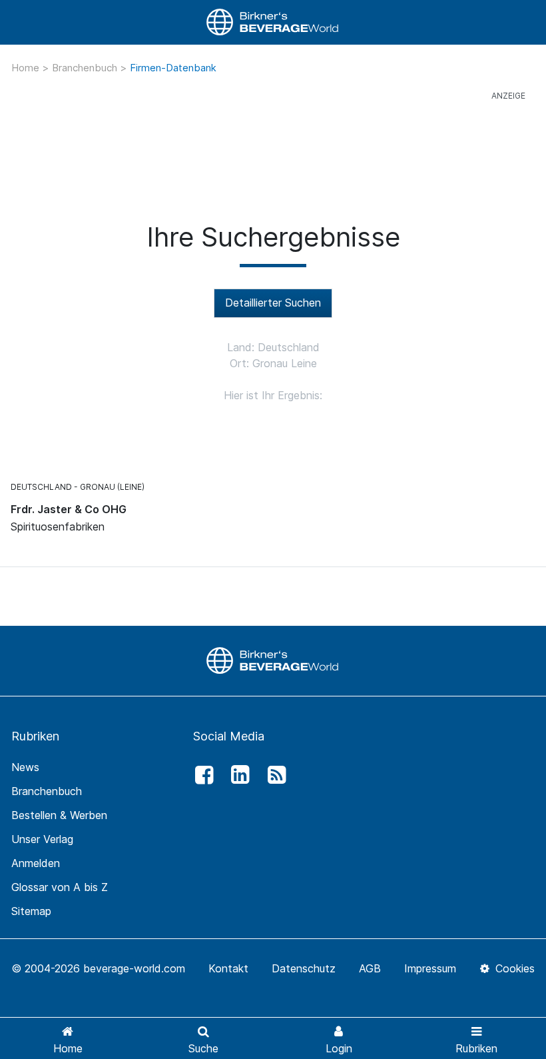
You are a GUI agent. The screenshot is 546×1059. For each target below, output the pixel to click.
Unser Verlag (42, 839)
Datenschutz (304, 968)
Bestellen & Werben (59, 815)
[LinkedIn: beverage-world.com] (237, 775)
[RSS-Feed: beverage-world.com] (273, 775)
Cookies (513, 968)
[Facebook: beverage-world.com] (200, 775)
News (25, 767)
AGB (370, 968)
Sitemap (31, 911)
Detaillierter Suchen (273, 302)
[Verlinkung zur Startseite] (273, 22)
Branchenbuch (86, 67)
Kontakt (228, 968)
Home (26, 67)
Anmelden (35, 863)
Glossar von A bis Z (59, 887)
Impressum (430, 968)
